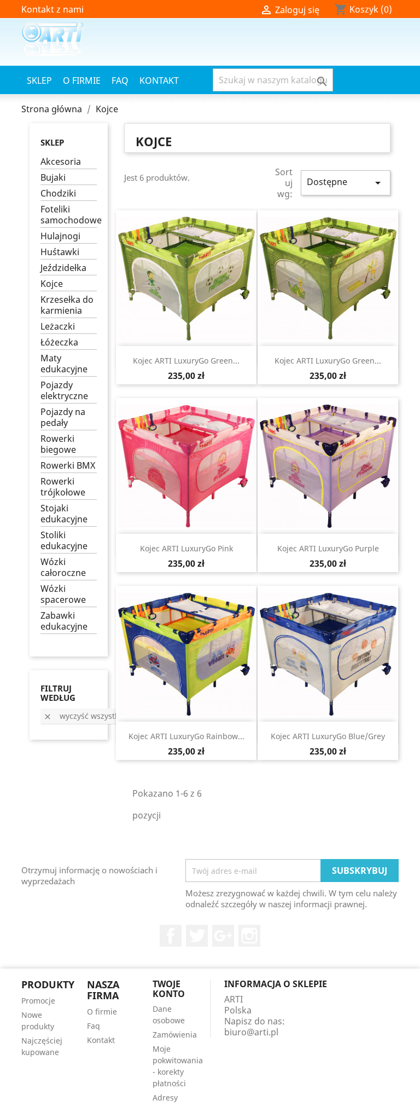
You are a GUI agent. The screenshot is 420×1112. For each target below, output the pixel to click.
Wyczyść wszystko (83, 716)
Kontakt (159, 80)
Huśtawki (59, 252)
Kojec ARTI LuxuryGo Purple (328, 548)
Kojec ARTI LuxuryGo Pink (186, 548)
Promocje (38, 1000)
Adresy (165, 1097)
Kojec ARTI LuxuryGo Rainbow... (186, 736)
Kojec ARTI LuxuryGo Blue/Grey (328, 736)
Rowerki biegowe (58, 444)
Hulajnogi (60, 236)
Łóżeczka (59, 342)
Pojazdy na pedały (62, 417)
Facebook (171, 936)
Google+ (223, 936)
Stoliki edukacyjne (64, 540)
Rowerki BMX (67, 465)
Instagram (249, 936)
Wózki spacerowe (63, 594)
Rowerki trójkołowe (62, 487)
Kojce (51, 284)
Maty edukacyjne (64, 364)
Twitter (197, 936)
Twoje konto (169, 989)
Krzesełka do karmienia (67, 305)
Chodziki (58, 193)
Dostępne (345, 182)
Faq (120, 80)
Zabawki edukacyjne (64, 621)
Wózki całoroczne (63, 567)
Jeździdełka (63, 268)
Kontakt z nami (52, 9)
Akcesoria (60, 162)
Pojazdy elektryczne (64, 390)
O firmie (82, 80)
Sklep (39, 80)
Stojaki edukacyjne (64, 514)
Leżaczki (57, 326)
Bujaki (53, 177)
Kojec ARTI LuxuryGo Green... (186, 360)
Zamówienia (175, 1034)
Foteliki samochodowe (68, 215)
